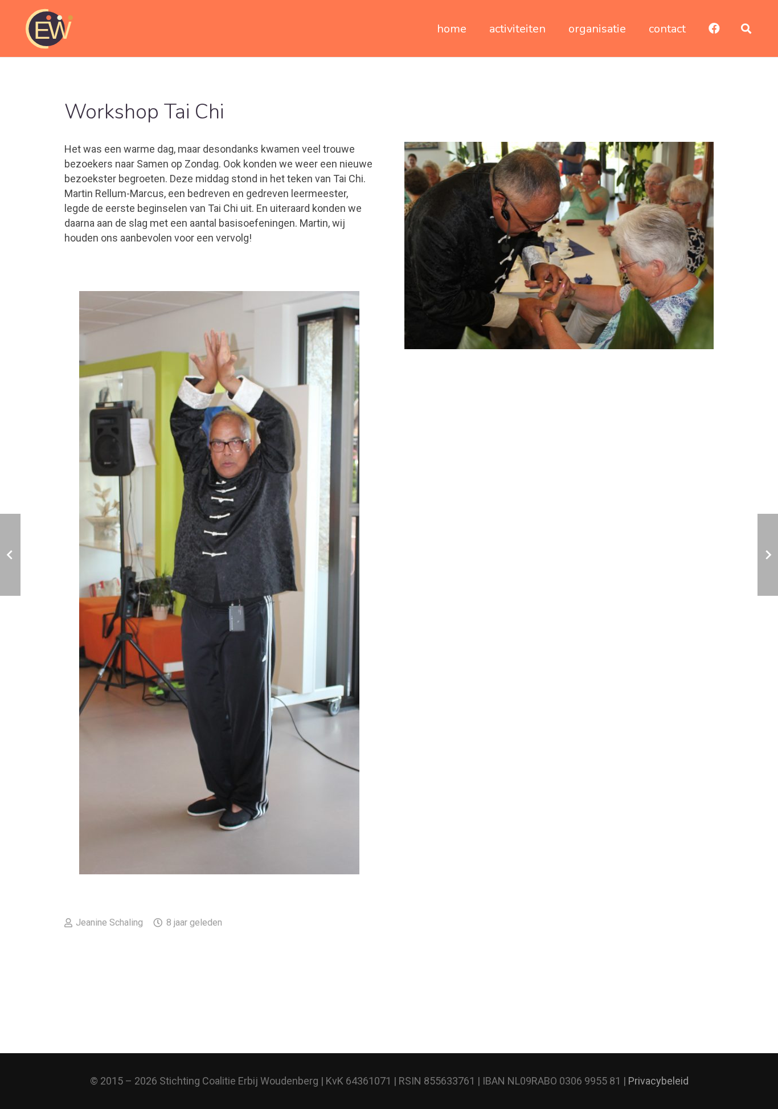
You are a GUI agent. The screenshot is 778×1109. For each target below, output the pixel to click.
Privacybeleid (658, 1081)
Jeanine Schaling (109, 922)
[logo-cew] (49, 29)
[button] (746, 28)
